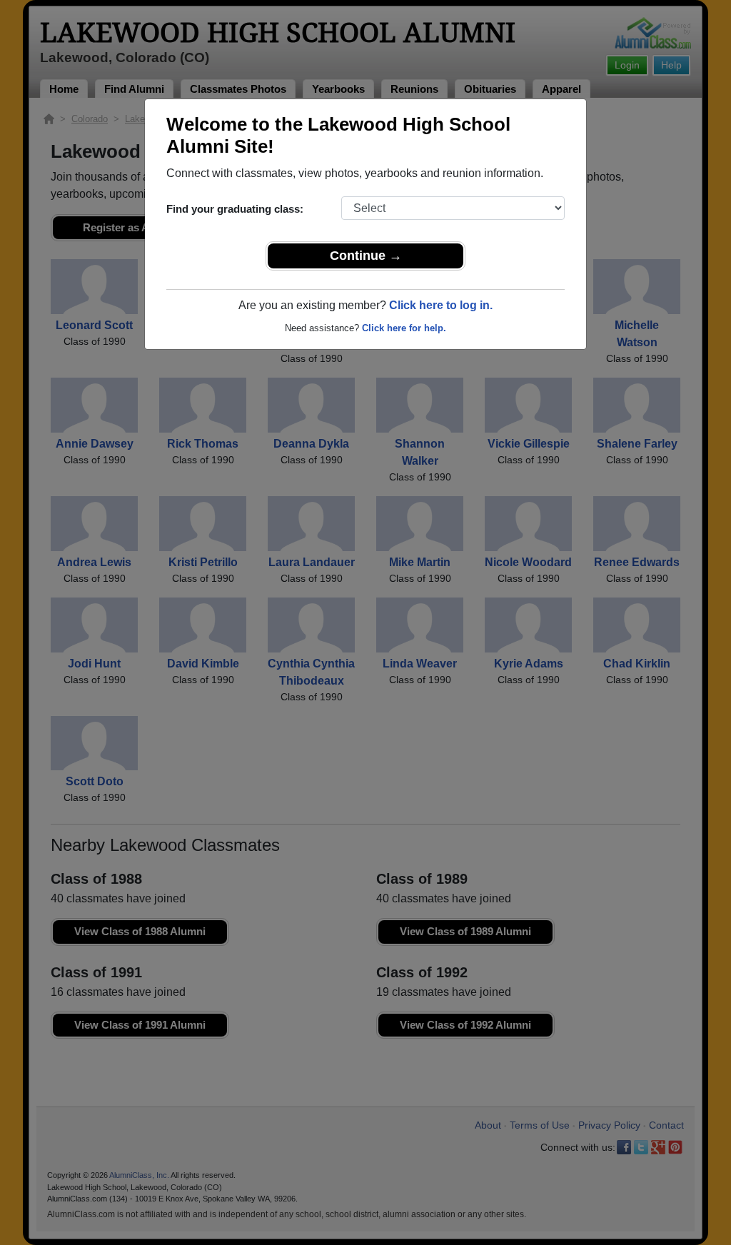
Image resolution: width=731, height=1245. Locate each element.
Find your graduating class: (234, 209)
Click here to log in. (441, 305)
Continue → (366, 255)
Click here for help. (404, 328)
